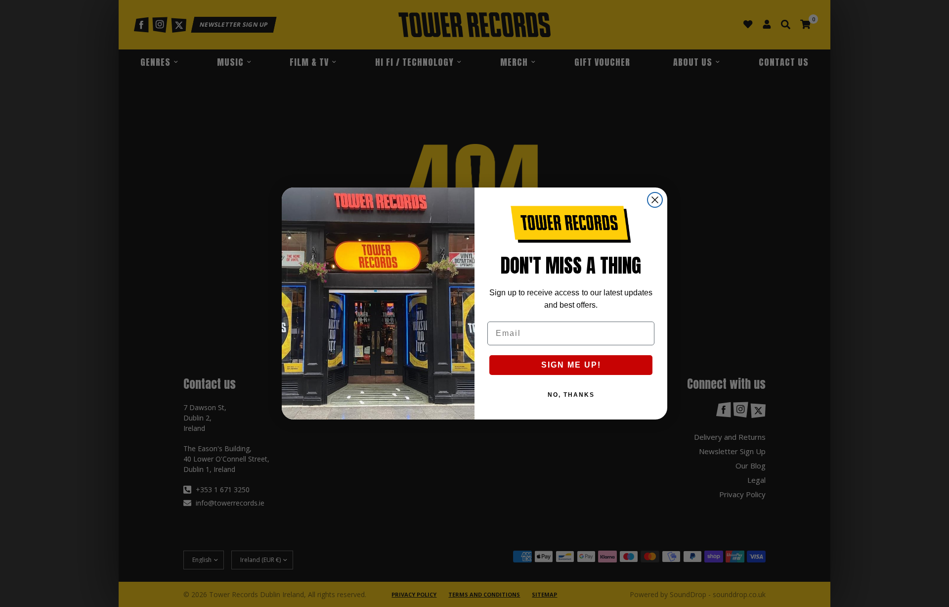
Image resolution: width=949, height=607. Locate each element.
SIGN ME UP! (571, 365)
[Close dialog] (654, 199)
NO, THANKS (571, 394)
